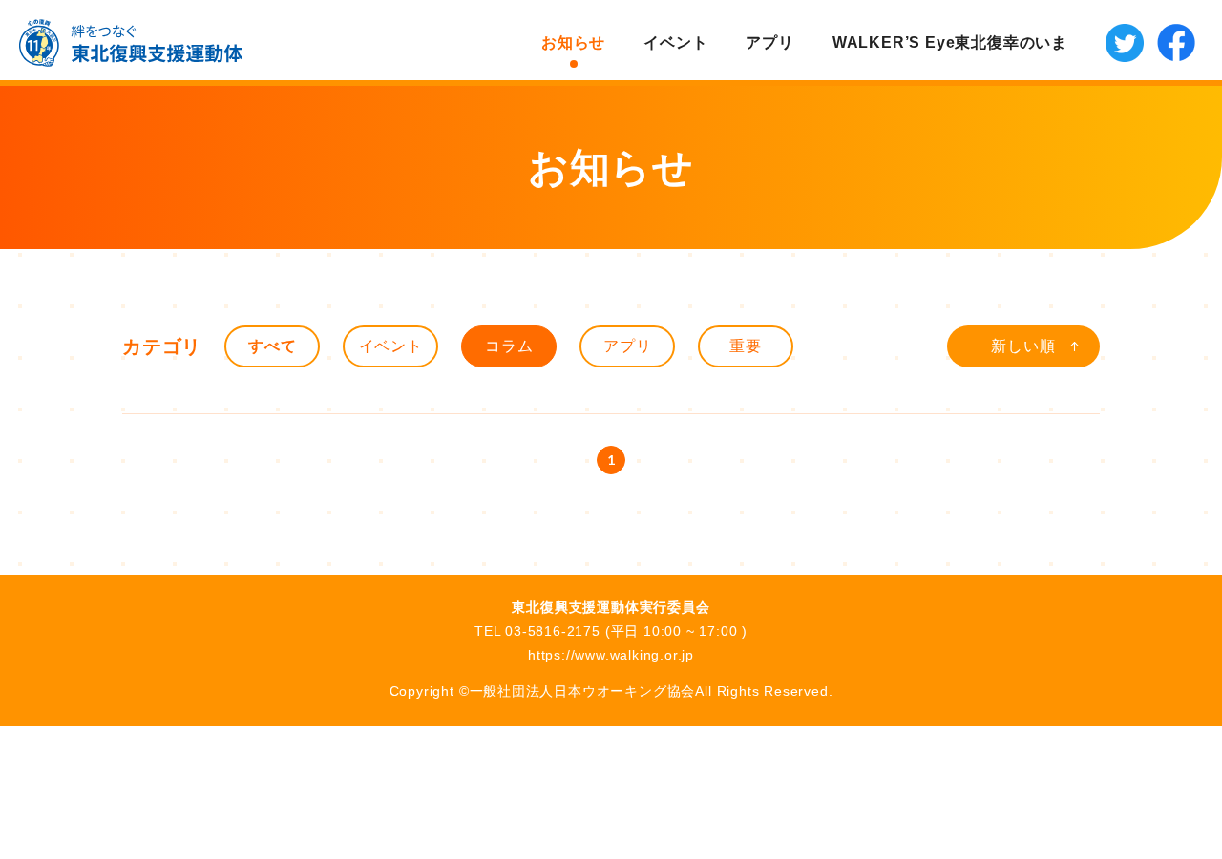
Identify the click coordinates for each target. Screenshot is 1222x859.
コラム (509, 346)
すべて (272, 346)
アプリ (769, 42)
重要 (745, 346)
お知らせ (573, 42)
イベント (675, 42)
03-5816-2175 (552, 631)
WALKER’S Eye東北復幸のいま (949, 42)
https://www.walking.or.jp (611, 654)
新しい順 (1023, 346)
